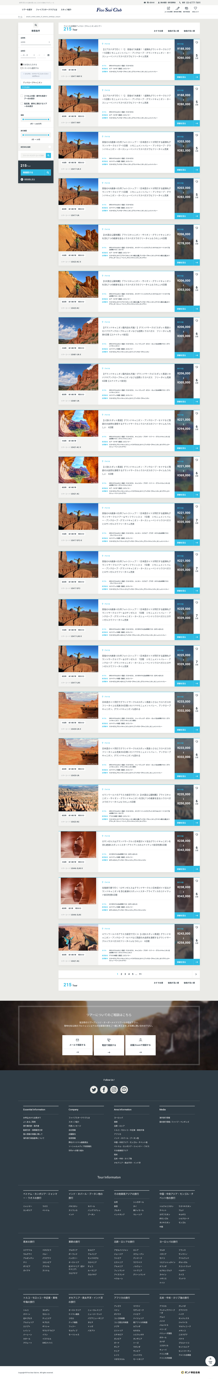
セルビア (91, 1250)
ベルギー (182, 1270)
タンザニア (137, 1338)
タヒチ (90, 1322)
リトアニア (137, 1270)
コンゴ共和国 (119, 1318)
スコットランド (185, 1266)
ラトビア (117, 1258)
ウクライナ (137, 1262)
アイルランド (184, 1258)
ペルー (45, 1254)
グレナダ (182, 1306)
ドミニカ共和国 (165, 1358)
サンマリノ (183, 1254)
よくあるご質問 (29, 1121)
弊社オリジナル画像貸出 (78, 1142)
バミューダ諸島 (165, 1333)
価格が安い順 (189, 31)
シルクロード (184, 1218)
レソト (116, 1355)
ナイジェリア (138, 1318)
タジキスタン (164, 1222)
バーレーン (27, 1334)
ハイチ (181, 1314)
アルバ (162, 1317)
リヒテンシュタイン (167, 1262)
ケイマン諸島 (74, 1314)
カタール (26, 1338)
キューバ (163, 1349)
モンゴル (182, 1222)
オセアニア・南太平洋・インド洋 (127, 1162)
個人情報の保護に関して (33, 1134)
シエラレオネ (138, 1334)
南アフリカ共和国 (140, 1322)
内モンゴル (163, 1218)
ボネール (163, 1337)
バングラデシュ (94, 1210)
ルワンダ (136, 1326)
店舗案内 (72, 1134)
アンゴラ (117, 1306)
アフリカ (117, 1134)
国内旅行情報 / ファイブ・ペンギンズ (174, 1121)
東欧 (116, 1121)
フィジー (72, 1326)
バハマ (162, 1321)
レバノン (26, 1330)
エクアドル (27, 1250)
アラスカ (163, 1306)
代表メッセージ (75, 1125)
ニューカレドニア (95, 1310)
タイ (135, 1206)
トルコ (26, 1310)
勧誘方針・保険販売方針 (33, 1130)
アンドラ (182, 1278)
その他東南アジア (121, 1150)
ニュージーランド (95, 1314)
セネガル (136, 1330)
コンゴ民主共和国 (121, 1322)
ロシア (136, 1250)
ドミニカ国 (163, 1353)
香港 (116, 1206)
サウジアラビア (48, 1330)
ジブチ (116, 1326)
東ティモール (138, 1210)
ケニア (116, 1351)
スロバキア (92, 1274)
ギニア (116, 1346)
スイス (181, 1274)
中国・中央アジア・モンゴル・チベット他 (130, 1142)
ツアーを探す (27, 9)
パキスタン (73, 1206)
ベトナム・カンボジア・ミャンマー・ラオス (131, 1146)
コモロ (71, 1318)
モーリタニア (138, 1359)
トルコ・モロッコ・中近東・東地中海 (129, 1130)
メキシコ (182, 1330)
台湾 (116, 1202)
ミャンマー (27, 1206)
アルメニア (118, 1266)
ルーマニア (92, 1270)
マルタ (162, 1250)
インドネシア (119, 1214)
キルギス (182, 1214)
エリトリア (118, 1330)
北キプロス (27, 1318)
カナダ (162, 1341)
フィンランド (119, 1270)
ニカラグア (183, 1334)
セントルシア (184, 1346)
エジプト (26, 1326)
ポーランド (73, 1254)
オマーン (26, 1314)
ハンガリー (73, 1258)
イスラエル (46, 1338)
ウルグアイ (27, 1254)
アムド (181, 1210)
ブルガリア (73, 1250)
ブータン (91, 1214)
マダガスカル (119, 1359)
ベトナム (45, 1210)
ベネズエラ (46, 1250)
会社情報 (72, 1130)
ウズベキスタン (185, 1206)
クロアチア (73, 1273)
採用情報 (72, 1138)
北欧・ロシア (119, 1125)
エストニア (118, 1262)
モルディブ (73, 1330)
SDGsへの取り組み (76, 1150)
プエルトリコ (184, 1342)
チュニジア (46, 1318)
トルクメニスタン (166, 1206)
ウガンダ (136, 1346)
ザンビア (136, 1351)
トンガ (90, 1326)
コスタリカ (163, 1345)
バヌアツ (91, 1330)
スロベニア (92, 1262)
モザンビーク (138, 1310)
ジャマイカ (183, 1322)
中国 (161, 1226)
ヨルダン (45, 1310)
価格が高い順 (173, 31)
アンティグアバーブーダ (167, 1311)
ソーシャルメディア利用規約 (80, 1146)
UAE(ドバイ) (47, 1342)
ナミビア (136, 1314)
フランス (182, 1250)
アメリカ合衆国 (185, 1355)
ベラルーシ (118, 1278)
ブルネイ (117, 1210)
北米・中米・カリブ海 (123, 1158)
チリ (25, 1262)
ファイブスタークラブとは (46, 9)
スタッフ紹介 (66, 9)
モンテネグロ (93, 1258)
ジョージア (118, 1254)
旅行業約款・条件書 (31, 1125)
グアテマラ (183, 1310)
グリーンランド (139, 1274)
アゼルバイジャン (121, 1250)
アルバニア (92, 1254)
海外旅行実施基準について (33, 1138)
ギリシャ (45, 1326)
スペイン (162, 1274)
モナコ (162, 1258)
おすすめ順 (158, 31)
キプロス (45, 1322)
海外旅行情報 (164, 1117)
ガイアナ (26, 1270)
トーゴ (136, 1342)
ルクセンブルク (165, 1270)
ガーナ (116, 1342)
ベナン (116, 1310)
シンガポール (138, 1202)
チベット (163, 1210)
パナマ (181, 1338)
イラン (45, 1334)
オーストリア (74, 1262)
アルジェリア (28, 1322)
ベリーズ (162, 1329)
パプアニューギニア (96, 1318)
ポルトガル (183, 1262)
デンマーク (137, 1258)
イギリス (163, 1278)
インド (71, 1214)
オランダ (163, 1266)
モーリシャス (74, 1334)
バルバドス (163, 1325)
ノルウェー (137, 1266)
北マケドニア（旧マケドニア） (77, 1267)
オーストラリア (75, 1310)
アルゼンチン (28, 1258)
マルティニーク (185, 1326)
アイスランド (119, 1274)
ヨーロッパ (118, 1117)
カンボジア (27, 1210)
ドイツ (162, 1282)
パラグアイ (46, 1258)
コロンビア (46, 1262)
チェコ (90, 1266)
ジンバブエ (137, 1355)
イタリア (162, 1254)
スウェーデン (138, 1254)
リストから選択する (31, 68)
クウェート (27, 1342)
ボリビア (26, 1266)
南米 (116, 1154)
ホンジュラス (184, 1318)
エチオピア (118, 1334)
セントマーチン (185, 1351)
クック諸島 (73, 1322)
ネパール (91, 1206)
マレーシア (137, 1214)
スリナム (45, 1270)
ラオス (45, 1206)
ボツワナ (117, 1314)
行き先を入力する (30, 64)
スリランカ (73, 1210)
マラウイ (136, 1306)
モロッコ (45, 1314)
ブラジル (45, 1266)
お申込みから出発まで (32, 1117)
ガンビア (117, 1338)
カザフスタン (164, 1214)
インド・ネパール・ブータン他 (126, 1138)
